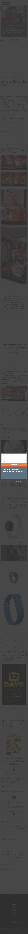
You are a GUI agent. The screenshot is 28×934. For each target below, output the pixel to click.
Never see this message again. (14, 481)
